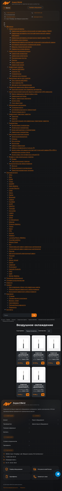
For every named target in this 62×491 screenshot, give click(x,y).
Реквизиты (22, 487)
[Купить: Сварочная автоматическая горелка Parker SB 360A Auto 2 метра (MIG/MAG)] (57, 363)
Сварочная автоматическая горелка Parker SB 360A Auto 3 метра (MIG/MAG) (38, 354)
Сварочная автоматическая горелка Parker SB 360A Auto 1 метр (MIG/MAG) (23, 386)
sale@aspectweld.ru (38, 17)
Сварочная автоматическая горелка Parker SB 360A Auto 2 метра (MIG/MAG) (53, 354)
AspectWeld (17, 2)
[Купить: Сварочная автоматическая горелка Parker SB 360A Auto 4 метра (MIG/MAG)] (27, 363)
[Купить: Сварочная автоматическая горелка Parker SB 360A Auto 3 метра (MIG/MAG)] (42, 363)
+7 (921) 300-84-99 (38, 12)
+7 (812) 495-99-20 (10, 12)
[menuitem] (9, 26)
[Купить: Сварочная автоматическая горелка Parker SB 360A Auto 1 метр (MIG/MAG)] (27, 394)
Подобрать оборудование (35, 7)
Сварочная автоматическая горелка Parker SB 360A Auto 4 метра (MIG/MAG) (23, 354)
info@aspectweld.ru (10, 17)
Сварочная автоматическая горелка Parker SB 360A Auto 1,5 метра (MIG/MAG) (38, 386)
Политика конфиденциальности (10, 487)
